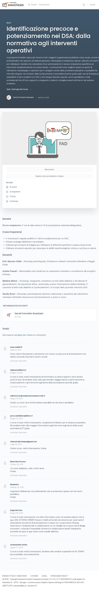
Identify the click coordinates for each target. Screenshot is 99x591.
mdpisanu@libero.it (18, 370)
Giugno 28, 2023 (16, 513)
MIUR (9, 23)
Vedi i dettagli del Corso (17, 89)
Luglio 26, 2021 (16, 444)
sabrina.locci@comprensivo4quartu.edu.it (27, 396)
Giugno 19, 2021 (16, 399)
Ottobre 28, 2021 (16, 464)
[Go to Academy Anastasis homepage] (13, 4)
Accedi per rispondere (18, 361)
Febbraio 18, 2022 (17, 487)
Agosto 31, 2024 (16, 547)
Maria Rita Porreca (18, 462)
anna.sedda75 (16, 347)
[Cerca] (83, 4)
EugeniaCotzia (16, 510)
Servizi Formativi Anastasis (29, 313)
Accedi (92, 5)
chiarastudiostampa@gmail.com (23, 442)
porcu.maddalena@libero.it (21, 416)
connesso (18, 335)
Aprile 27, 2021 (15, 350)
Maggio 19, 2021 (16, 373)
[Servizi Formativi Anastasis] (9, 315)
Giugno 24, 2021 (16, 419)
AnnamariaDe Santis (18, 545)
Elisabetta (14, 484)
